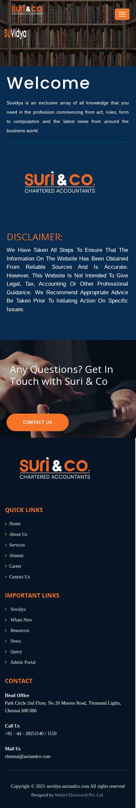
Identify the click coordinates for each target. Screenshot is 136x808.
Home (14, 523)
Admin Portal (23, 662)
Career (15, 566)
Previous (10, 41)
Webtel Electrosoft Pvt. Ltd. (79, 794)
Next (125, 41)
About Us (18, 534)
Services (17, 545)
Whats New (21, 619)
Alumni (16, 555)
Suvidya (18, 609)
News (16, 641)
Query (16, 651)
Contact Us (37, 422)
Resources (20, 630)
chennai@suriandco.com (28, 756)
